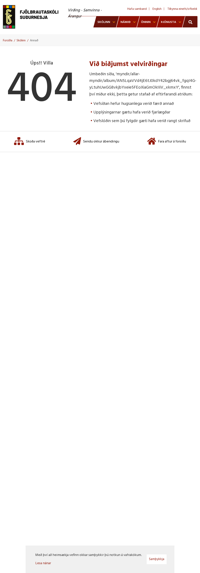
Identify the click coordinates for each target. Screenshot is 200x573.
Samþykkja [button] (156, 559)
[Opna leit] (189, 21)
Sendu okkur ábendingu (101, 141)
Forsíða (7, 40)
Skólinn (21, 40)
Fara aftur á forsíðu (172, 141)
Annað (34, 40)
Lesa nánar (43, 563)
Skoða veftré (35, 141)
